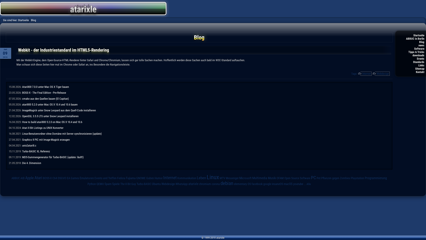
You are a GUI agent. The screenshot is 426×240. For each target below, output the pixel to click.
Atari (38, 177)
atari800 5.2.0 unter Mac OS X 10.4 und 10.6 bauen (50, 104)
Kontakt (420, 72)
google (267, 184)
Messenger (232, 178)
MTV (222, 178)
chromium (205, 184)
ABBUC (15, 178)
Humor (159, 178)
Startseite (418, 35)
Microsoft (245, 178)
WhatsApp (182, 184)
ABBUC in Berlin (415, 38)
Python (92, 184)
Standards (418, 62)
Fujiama (131, 178)
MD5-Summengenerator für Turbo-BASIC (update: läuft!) (53, 157)
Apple (29, 178)
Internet (366, 73)
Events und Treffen (105, 178)
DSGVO (62, 178)
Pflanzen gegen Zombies (335, 178)
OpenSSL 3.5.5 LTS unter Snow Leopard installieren (50, 116)
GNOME (141, 178)
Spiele (116, 184)
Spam (108, 184)
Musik (272, 178)
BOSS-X (47, 178)
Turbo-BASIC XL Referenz (36, 151)
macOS (288, 184)
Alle (309, 184)
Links (421, 65)
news (421, 45)
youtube (298, 184)
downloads (418, 55)
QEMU (100, 184)
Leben (201, 178)
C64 (54, 178)
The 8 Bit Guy (128, 184)
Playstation (357, 178)
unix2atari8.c (29, 145)
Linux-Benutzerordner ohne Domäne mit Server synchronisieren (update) (62, 133)
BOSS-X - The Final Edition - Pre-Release (44, 92)
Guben (150, 178)
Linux (213, 177)
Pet (318, 178)
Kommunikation (186, 178)
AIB (22, 178)
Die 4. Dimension (31, 163)
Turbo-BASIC (144, 184)
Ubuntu (156, 184)
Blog (421, 42)
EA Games (73, 178)
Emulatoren (87, 178)
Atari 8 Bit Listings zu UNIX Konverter (42, 128)
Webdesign (383, 73)
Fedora (121, 178)
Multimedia (259, 178)
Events (420, 58)
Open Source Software (297, 178)
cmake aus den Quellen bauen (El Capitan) (45, 98)
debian (226, 183)
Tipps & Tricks (416, 52)
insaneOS (277, 184)
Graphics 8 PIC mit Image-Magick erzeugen (46, 139)
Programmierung (376, 178)
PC (313, 177)
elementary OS (242, 184)
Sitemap (419, 68)
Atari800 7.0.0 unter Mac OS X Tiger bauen (45, 86)
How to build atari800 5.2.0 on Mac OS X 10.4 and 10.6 (52, 122)
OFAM (280, 178)
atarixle (193, 184)
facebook (257, 184)
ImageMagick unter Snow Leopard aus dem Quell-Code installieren (59, 110)
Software (419, 48)
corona (216, 184)
